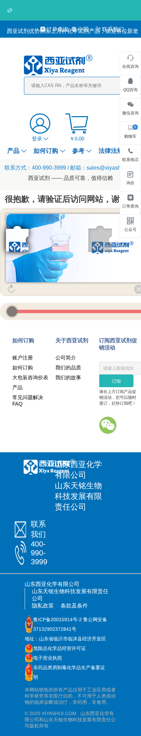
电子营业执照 (47, 658)
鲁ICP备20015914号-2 (57, 619)
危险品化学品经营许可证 (59, 648)
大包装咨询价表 (30, 377)
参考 (78, 150)
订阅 (116, 381)
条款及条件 (74, 606)
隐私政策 (43, 606)
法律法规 (111, 150)
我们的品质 (68, 367)
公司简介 (65, 357)
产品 (13, 150)
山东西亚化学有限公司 (52, 584)
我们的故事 (68, 377)
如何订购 (46, 150)
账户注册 (22, 357)
